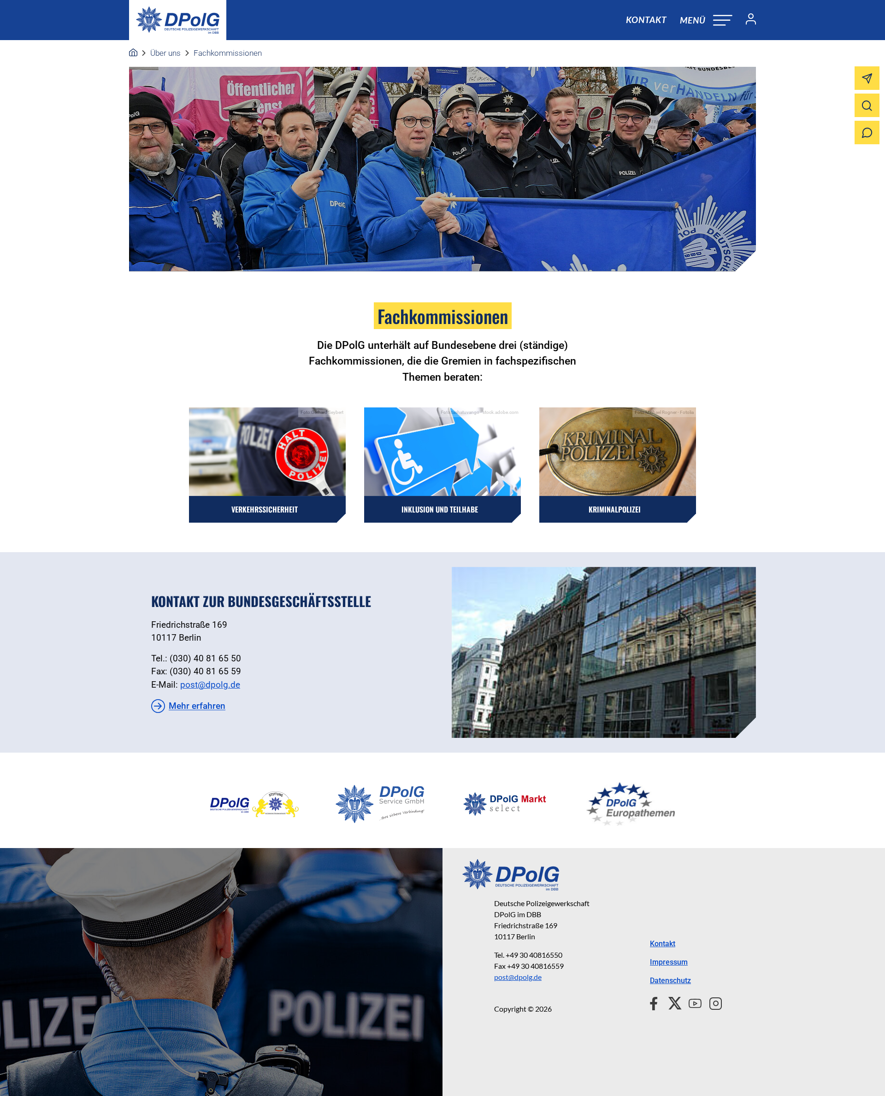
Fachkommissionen (228, 53)
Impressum (669, 962)
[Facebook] (655, 1002)
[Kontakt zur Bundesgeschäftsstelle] (604, 652)
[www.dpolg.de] (133, 53)
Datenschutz (670, 980)
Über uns (165, 53)
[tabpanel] (254, 804)
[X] (671, 1002)
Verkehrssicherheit (264, 509)
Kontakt (646, 19)
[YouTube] (691, 1002)
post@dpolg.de (210, 684)
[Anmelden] (747, 20)
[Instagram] (712, 1002)
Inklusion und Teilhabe (439, 509)
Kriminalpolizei (615, 509)
